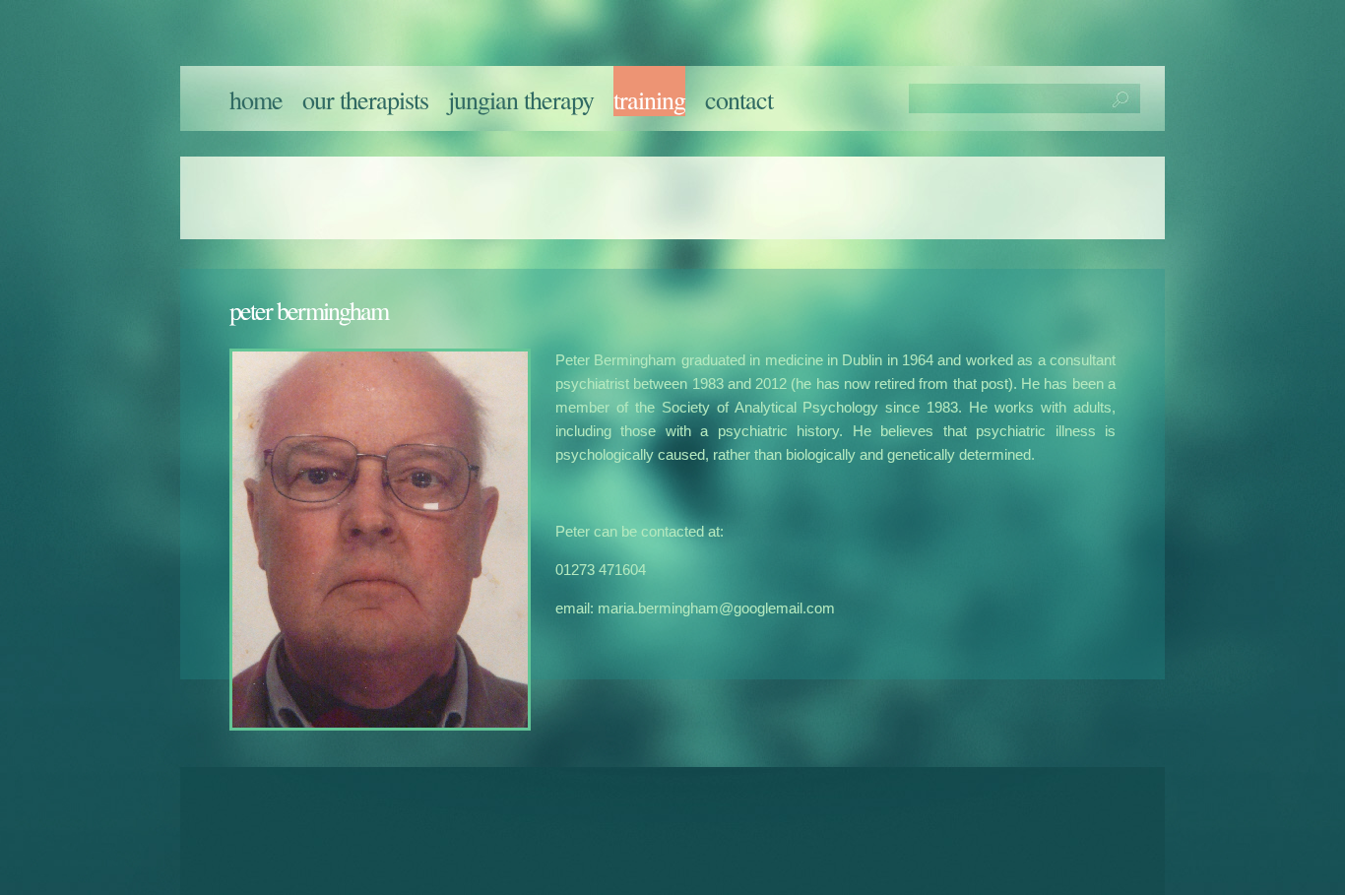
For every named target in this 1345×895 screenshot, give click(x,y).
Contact (739, 99)
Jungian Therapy (521, 99)
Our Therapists (365, 99)
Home (256, 99)
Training (649, 99)
